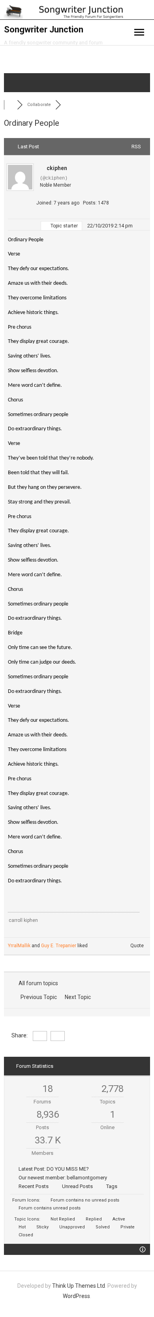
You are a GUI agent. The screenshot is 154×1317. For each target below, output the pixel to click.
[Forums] (10, 104)
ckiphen (57, 168)
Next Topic (79, 997)
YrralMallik (19, 945)
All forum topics (37, 983)
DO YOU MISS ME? (68, 1169)
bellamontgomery (87, 1178)
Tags (111, 1186)
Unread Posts (77, 1186)
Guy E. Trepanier (58, 945)
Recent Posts (34, 1186)
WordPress (76, 1296)
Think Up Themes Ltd (78, 1286)
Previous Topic (37, 997)
